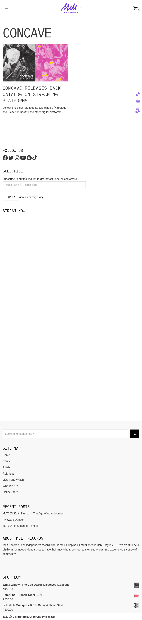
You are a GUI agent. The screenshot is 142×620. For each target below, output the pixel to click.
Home (6, 455)
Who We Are (10, 485)
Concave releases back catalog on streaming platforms (32, 94)
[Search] (134, 434)
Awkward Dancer (13, 519)
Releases (8, 473)
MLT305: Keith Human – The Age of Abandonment (33, 513)
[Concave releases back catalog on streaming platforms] (35, 62)
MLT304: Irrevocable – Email (20, 525)
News (6, 461)
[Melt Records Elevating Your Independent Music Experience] (71, 7)
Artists (6, 467)
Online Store (10, 492)
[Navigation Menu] (6, 8)
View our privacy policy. (31, 197)
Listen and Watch (13, 479)
